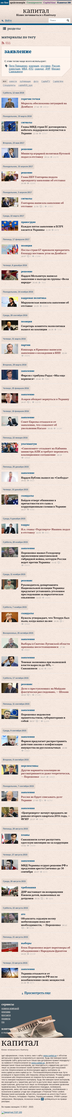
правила (5, 1018)
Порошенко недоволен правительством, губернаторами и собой (43, 717)
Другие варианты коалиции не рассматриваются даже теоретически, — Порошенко (45, 773)
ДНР (47, 68)
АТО (31, 68)
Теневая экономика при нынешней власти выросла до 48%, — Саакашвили (43, 665)
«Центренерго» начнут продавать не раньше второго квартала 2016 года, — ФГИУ (45, 816)
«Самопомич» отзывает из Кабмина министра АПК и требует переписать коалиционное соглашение (44, 451)
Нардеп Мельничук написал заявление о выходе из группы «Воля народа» (45, 279)
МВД (24, 68)
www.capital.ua (49, 1055)
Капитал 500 (64, 2)
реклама (5, 1012)
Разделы (14, 28)
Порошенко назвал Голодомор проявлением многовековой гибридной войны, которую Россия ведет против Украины (43, 558)
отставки (45, 65)
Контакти (6, 1015)
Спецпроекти (34, 2)
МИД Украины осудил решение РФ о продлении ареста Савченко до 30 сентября (44, 868)
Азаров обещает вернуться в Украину (45, 399)
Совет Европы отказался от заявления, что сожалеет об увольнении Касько (39, 425)
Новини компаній (10, 1008)
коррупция (14, 68)
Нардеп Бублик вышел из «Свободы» (44, 478)
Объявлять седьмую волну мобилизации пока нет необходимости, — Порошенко (41, 921)
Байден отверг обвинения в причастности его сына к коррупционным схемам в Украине (43, 503)
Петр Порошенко (18, 65)
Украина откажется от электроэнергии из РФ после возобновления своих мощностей (42, 976)
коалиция (34, 65)
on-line (4, 2)
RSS (8, 42)
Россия (56, 65)
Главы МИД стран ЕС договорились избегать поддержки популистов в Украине (44, 130)
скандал (39, 68)
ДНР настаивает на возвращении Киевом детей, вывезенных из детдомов (42, 895)
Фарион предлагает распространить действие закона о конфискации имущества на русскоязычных (44, 744)
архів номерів (17, 2)
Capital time (49, 2)
